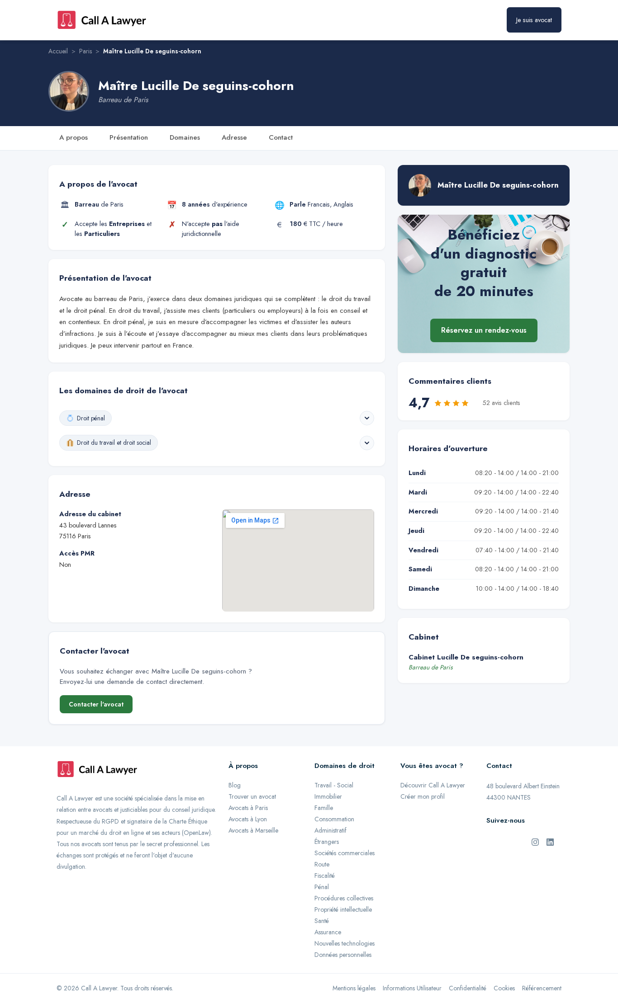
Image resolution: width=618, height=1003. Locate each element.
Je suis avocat (534, 19)
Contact (281, 137)
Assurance (327, 932)
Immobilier (328, 796)
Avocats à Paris (248, 807)
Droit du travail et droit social (114, 442)
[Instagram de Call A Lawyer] (535, 841)
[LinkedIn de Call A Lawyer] (550, 841)
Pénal (321, 886)
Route (321, 864)
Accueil (58, 51)
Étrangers (326, 841)
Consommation (334, 819)
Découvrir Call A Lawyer (432, 785)
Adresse (234, 137)
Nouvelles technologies (344, 943)
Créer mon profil (422, 796)
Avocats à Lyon (247, 819)
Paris (85, 51)
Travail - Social (333, 785)
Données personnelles (342, 954)
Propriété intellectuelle (343, 909)
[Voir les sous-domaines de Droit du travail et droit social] (367, 443)
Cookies (504, 988)
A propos (73, 137)
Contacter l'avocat (96, 704)
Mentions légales (354, 988)
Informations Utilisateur (412, 988)
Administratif (330, 830)
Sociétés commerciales (344, 852)
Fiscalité (324, 875)
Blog (234, 785)
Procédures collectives (343, 898)
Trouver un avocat (252, 796)
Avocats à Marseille (253, 830)
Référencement (541, 988)
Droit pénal (91, 418)
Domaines (185, 137)
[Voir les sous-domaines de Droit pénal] (367, 418)
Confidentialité (467, 988)
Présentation (128, 137)
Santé (321, 920)
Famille (323, 807)
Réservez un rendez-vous (484, 330)
